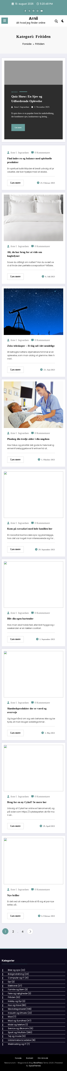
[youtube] (41, 10)
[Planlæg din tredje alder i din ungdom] (33, 404)
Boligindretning (16, 973)
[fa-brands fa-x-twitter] (29, 10)
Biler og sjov (14, 970)
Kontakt (29, 1058)
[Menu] (4, 21)
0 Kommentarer (42, 152)
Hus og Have (14, 1005)
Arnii (33, 18)
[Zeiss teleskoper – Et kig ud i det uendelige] (33, 311)
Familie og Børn (16, 989)
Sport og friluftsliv (17, 1032)
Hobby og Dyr (15, 1001)
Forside (18, 1058)
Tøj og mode (14, 1036)
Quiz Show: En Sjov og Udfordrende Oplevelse (26, 99)
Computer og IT (16, 977)
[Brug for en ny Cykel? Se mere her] (33, 767)
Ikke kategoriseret (17, 1008)
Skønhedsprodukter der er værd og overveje (27, 710)
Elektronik (12, 985)
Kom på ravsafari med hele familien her (29, 528)
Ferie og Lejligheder (18, 993)
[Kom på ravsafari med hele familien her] (33, 494)
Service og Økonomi (18, 1028)
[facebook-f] (25, 10)
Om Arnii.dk (43, 1058)
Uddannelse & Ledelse (19, 1040)
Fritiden (14, 92)
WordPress (38, 1063)
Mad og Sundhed (17, 1020)
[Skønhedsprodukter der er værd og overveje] (33, 674)
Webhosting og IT (17, 1044)
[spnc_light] (63, 22)
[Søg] (56, 21)
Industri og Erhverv (17, 1012)
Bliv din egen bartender (20, 618)
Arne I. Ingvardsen (21, 107)
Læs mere (18, 127)
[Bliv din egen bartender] (33, 584)
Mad (10, 1016)
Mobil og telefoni (16, 1024)
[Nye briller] (33, 861)
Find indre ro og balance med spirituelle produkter (29, 160)
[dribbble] (33, 10)
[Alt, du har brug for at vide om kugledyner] (33, 217)
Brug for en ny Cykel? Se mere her (27, 802)
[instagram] (37, 10)
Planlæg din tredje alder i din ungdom (28, 439)
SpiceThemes (35, 1065)
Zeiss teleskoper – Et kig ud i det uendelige (31, 345)
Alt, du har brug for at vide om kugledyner (24, 254)
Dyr (9, 981)
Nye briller (13, 895)
